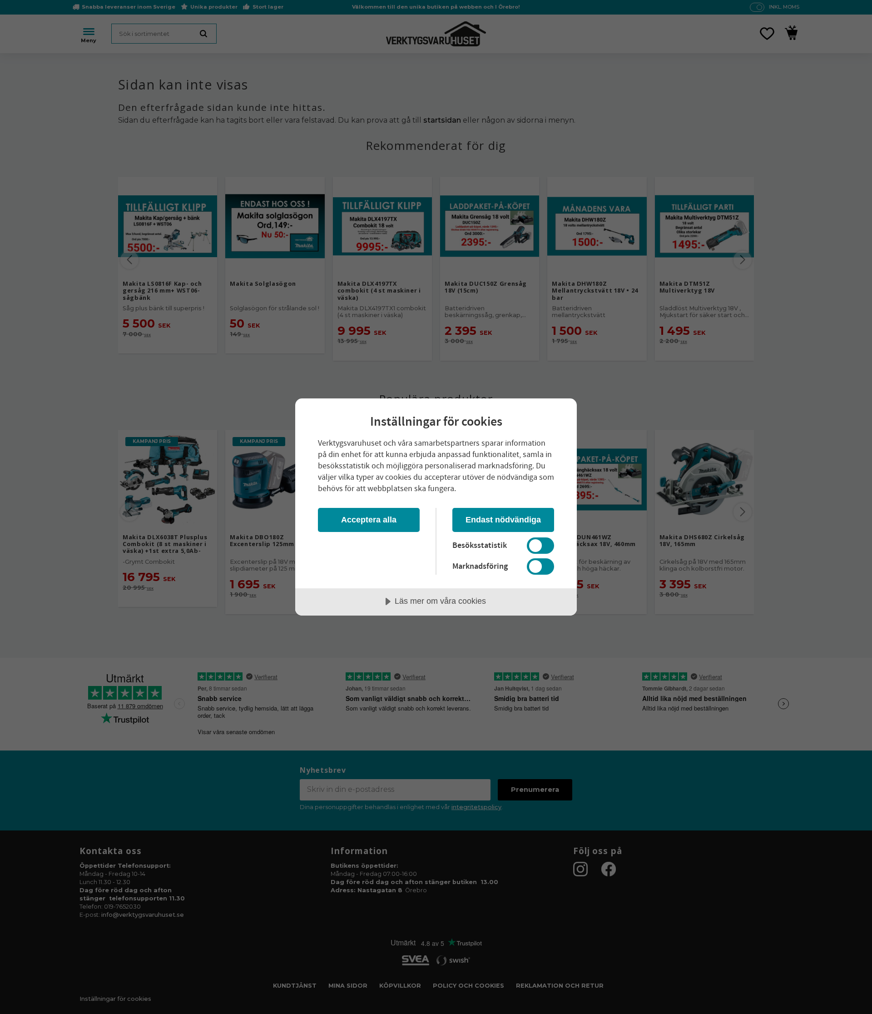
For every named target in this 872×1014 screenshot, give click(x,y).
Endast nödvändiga (503, 519)
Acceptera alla (368, 519)
